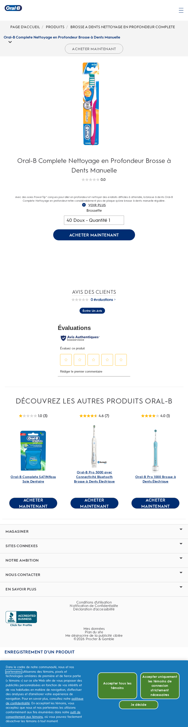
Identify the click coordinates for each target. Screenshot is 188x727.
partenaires (14, 671)
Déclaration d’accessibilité (94, 609)
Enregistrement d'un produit (40, 652)
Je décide (138, 705)
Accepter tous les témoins (117, 685)
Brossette (94, 210)
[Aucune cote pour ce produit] (81, 299)
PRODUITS (55, 27)
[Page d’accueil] (13, 8)
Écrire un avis (92, 311)
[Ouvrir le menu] (181, 10)
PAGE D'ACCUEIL (25, 27)
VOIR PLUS (97, 205)
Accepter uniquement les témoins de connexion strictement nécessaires (159, 686)
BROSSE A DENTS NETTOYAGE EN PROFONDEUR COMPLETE (122, 27)
